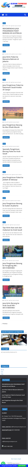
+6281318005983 (21, 465)
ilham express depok (16, 25)
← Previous (4, 323)
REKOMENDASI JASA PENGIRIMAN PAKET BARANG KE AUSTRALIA (12, 30)
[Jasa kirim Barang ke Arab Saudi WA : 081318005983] (13, 291)
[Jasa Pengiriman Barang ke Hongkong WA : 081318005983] (13, 251)
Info (2, 372)
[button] (3, 464)
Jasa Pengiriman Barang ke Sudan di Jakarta (12, 204)
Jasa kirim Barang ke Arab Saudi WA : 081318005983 (11, 305)
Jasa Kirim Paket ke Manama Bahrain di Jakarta (11, 59)
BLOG (4, 23)
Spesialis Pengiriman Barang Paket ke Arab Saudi (11, 151)
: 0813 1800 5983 (8, 446)
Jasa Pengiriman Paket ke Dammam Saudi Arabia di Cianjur (13, 87)
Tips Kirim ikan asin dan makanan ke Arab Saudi (12, 228)
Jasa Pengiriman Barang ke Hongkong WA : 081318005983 (12, 265)
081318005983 (11, 430)
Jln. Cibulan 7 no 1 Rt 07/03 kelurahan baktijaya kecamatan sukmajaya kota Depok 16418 (14, 418)
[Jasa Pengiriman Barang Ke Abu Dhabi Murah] (13, 113)
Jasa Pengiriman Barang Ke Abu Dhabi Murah (12, 126)
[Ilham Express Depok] (3, 15)
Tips (2, 374)
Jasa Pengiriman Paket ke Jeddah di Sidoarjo (13, 178)
